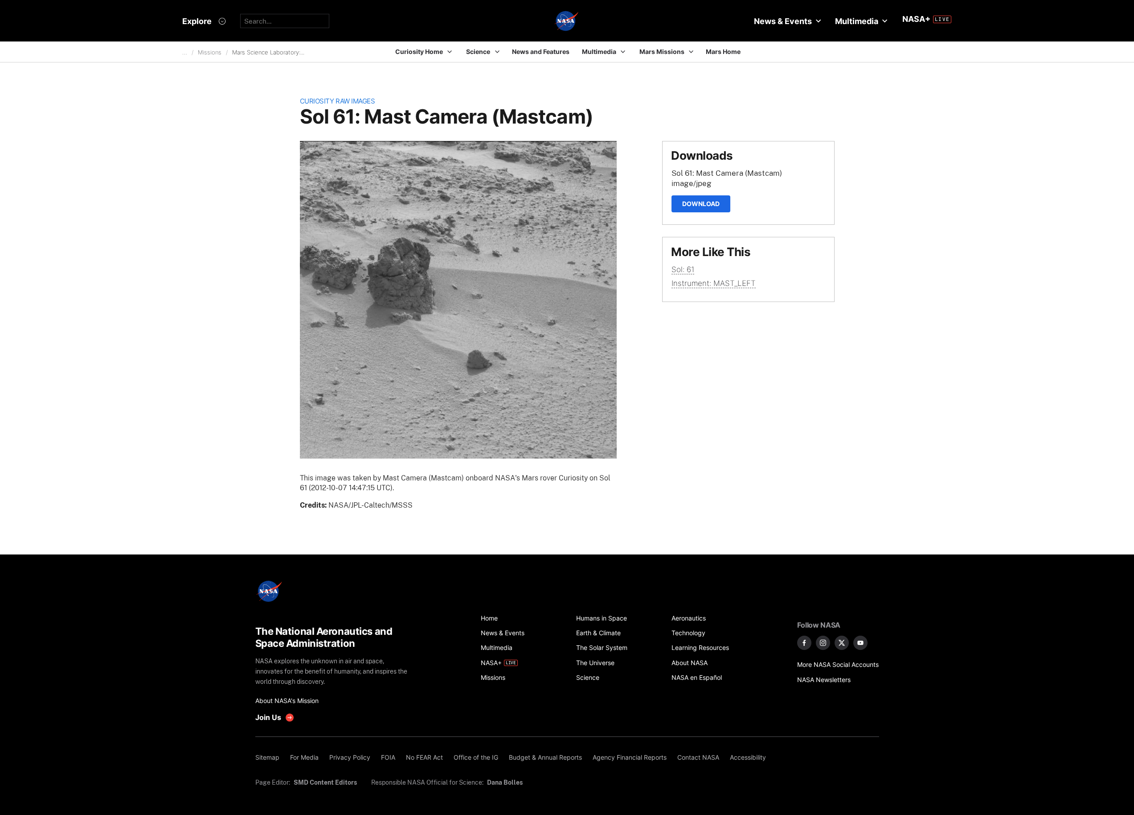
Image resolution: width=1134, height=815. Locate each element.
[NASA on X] (842, 643)
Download (701, 203)
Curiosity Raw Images (337, 101)
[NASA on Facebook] (804, 643)
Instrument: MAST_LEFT (713, 283)
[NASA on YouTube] (860, 643)
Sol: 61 (682, 269)
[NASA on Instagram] (823, 643)
